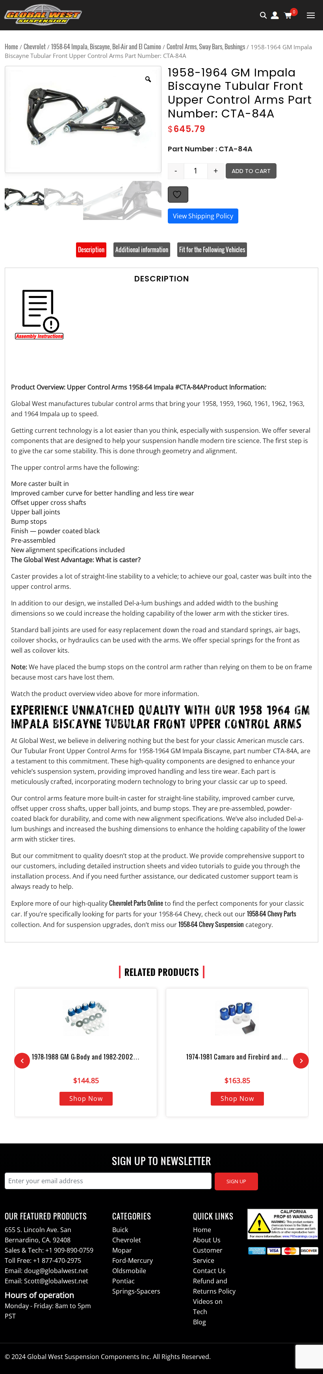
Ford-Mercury (132, 1260)
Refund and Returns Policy (214, 1286)
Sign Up (236, 1181)
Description (91, 249)
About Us (207, 1240)
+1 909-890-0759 (69, 1250)
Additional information (141, 249)
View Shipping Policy (203, 216)
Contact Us (209, 1270)
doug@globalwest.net (56, 1270)
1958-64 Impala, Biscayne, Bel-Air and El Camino (106, 46)
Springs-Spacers (136, 1291)
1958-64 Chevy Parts (271, 913)
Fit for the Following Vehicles (212, 249)
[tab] (91, 250)
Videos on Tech (208, 1306)
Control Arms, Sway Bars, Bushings (206, 46)
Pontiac (123, 1281)
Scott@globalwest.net (56, 1281)
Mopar (122, 1250)
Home (11, 46)
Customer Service (208, 1255)
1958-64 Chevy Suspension (211, 924)
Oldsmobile (129, 1270)
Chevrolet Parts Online (136, 903)
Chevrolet (35, 46)
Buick (120, 1229)
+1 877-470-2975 (57, 1260)
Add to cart (251, 171)
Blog (199, 1322)
